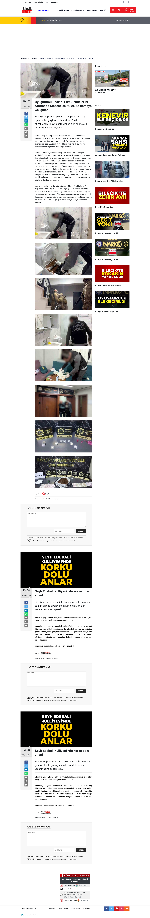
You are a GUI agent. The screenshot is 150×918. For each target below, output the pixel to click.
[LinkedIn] (26, 121)
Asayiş (103, 10)
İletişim (66, 908)
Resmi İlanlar (63, 10)
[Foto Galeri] (128, 2)
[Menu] (113, 10)
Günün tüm (122, 20)
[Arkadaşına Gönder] (26, 128)
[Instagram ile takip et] (121, 908)
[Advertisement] (75, 39)
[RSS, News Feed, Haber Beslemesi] (126, 908)
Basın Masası (92, 10)
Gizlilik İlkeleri (76, 908)
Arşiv (47, 2)
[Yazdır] (26, 132)
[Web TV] (123, 2)
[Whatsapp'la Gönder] (26, 124)
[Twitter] (26, 117)
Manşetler (28, 2)
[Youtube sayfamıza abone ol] (116, 908)
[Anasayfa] (22, 2)
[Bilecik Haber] (27, 10)
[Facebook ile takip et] (106, 908)
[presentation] (27, 20)
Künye (60, 908)
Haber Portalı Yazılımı (31, 915)
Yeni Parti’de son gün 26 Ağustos (58, 20)
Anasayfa (26, 58)
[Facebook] (26, 113)
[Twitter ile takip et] (111, 908)
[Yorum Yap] (26, 136)
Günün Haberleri (38, 2)
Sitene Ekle (54, 2)
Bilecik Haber (77, 10)
